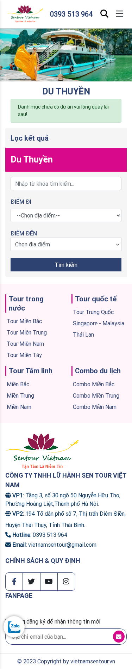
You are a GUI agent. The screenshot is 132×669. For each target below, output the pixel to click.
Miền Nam (19, 406)
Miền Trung (20, 395)
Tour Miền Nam (25, 343)
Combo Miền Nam (95, 406)
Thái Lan (83, 334)
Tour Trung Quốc (93, 311)
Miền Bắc (18, 384)
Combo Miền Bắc (93, 384)
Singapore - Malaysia (98, 323)
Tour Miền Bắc (24, 321)
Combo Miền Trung (96, 395)
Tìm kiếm (66, 264)
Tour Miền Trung (27, 332)
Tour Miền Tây (24, 354)
